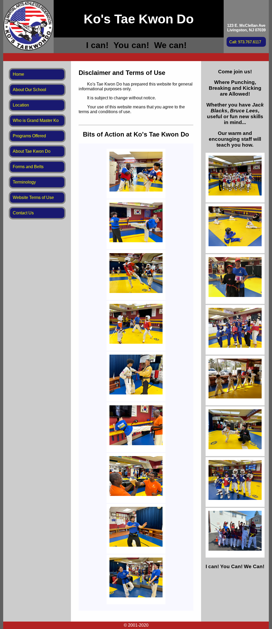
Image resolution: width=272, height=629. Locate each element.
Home (18, 74)
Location (21, 105)
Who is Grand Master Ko (36, 120)
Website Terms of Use (33, 197)
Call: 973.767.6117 (245, 42)
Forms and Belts (28, 166)
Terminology (24, 182)
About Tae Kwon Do (31, 151)
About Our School (29, 89)
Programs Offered (29, 136)
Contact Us (23, 213)
